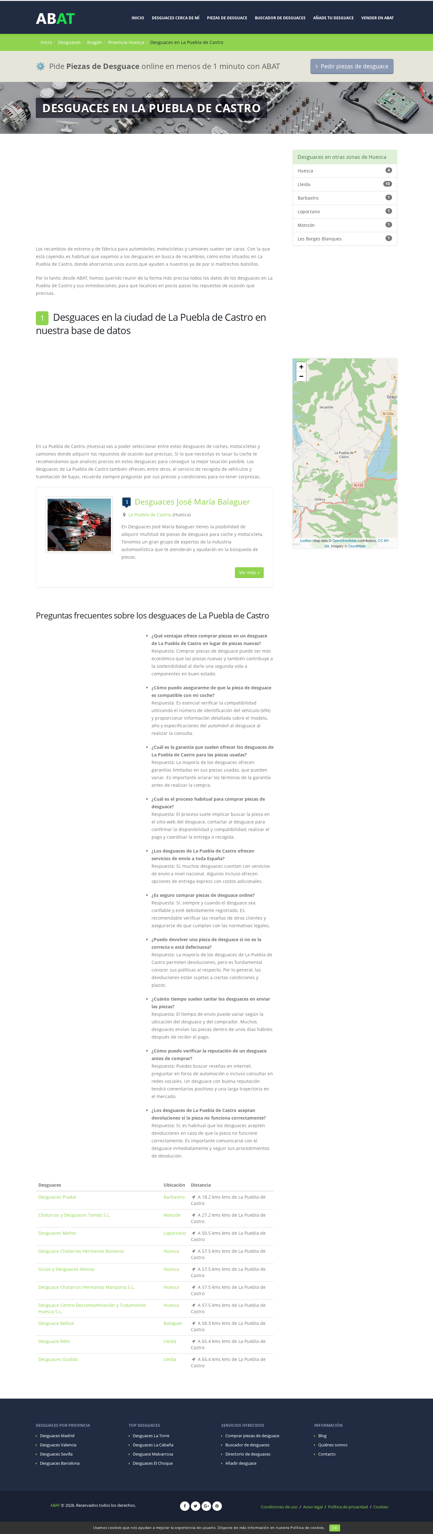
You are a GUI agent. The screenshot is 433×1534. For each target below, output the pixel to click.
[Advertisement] (155, 194)
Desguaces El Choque (153, 1463)
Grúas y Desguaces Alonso (66, 1269)
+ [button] (301, 367)
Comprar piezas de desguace (252, 1435)
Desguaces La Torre (151, 1435)
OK (334, 1527)
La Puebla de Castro (149, 515)
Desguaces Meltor (57, 1233)
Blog (322, 1435)
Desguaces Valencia (58, 1445)
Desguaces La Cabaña (153, 1445)
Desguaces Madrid (57, 1435)
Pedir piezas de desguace (353, 66)
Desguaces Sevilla (56, 1454)
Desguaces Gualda (58, 1359)
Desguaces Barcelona (60, 1463)
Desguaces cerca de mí (175, 18)
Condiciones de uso (279, 1507)
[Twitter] (195, 1506)
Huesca (171, 1251)
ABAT (55, 1505)
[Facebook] (185, 1506)
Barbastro (174, 1197)
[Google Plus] (206, 1506)
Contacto (327, 1454)
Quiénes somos (332, 1445)
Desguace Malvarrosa (153, 1454)
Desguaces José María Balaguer (192, 501)
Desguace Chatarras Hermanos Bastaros (81, 1251)
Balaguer (173, 1323)
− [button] (301, 376)
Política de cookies (307, 1527)
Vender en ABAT (377, 18)
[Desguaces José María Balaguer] (79, 524)
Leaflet (305, 540)
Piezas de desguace (227, 18)
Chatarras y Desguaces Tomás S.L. (74, 1215)
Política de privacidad (348, 1507)
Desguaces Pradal (57, 1197)
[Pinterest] (217, 1506)
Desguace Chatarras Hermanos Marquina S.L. (86, 1287)
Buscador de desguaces (280, 18)
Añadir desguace (240, 1463)
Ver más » (249, 572)
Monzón (172, 1215)
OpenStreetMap (344, 540)
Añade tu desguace (333, 18)
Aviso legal (313, 1507)
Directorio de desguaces (247, 1454)
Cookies (380, 1507)
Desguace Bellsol (56, 1323)
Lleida (170, 1341)
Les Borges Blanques (344, 238)
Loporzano (175, 1233)
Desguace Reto (54, 1341)
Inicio (138, 18)
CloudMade (356, 545)
